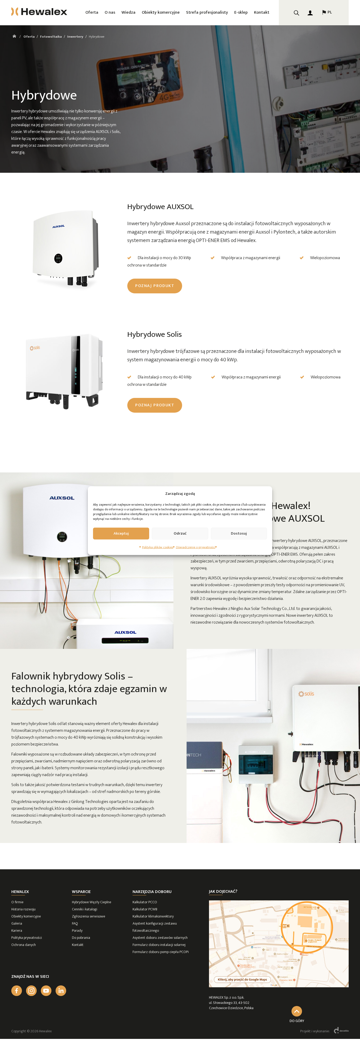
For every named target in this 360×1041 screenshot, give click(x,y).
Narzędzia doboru (152, 892)
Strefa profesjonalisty (207, 13)
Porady (77, 930)
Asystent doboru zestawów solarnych (160, 938)
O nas (110, 13)
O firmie (17, 902)
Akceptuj (121, 533)
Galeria (16, 923)
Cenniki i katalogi (84, 909)
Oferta (91, 13)
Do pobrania (81, 938)
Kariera (16, 930)
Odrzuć (180, 533)
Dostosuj (239, 533)
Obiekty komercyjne (161, 13)
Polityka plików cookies (157, 547)
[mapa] (279, 986)
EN (326, 29)
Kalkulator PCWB (145, 909)
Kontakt (261, 13)
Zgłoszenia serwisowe (88, 916)
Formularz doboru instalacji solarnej (159, 945)
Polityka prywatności (26, 938)
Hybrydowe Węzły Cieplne (91, 902)
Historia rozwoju (23, 909)
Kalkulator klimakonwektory (153, 916)
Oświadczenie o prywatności (195, 547)
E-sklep (241, 13)
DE (326, 43)
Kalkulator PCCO (145, 902)
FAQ (75, 923)
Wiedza (128, 13)
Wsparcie (81, 892)
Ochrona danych (23, 945)
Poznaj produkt (154, 285)
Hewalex (20, 892)
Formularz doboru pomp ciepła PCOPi (161, 952)
